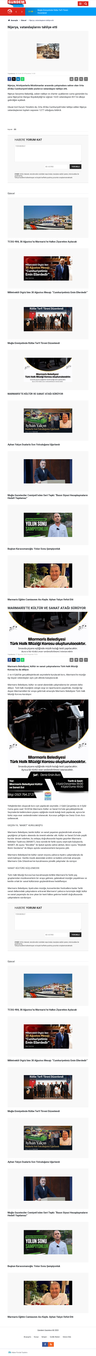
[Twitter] (14, 79)
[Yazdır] (71, 79)
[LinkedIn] (18, 79)
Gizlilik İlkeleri (55, 1337)
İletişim (44, 1337)
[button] (76, 79)
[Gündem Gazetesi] (17, 3)
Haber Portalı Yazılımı (19, 1352)
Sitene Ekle (67, 1337)
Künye (36, 1337)
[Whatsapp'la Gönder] (22, 79)
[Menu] (80, 4)
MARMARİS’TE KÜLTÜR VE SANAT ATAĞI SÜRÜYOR (51, 11)
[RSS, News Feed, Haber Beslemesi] (51, 1344)
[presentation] (16, 11)
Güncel (23, 20)
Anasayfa (14, 20)
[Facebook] (9, 79)
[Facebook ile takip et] (45, 1344)
